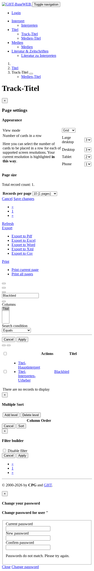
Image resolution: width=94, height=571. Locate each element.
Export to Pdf (22, 236)
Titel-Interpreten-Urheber (27, 376)
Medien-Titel (31, 38)
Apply (22, 339)
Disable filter (17, 451)
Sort (21, 426)
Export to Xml (23, 249)
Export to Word (23, 245)
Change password (25, 567)
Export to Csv (22, 253)
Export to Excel (23, 240)
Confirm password (20, 543)
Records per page (17, 193)
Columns (9, 304)
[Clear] (9, 345)
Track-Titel (29, 34)
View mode (11, 130)
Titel (15, 68)
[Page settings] (4, 292)
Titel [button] (15, 30)
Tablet (66, 157)
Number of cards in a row (22, 136)
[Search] (4, 345)
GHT (48, 485)
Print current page (25, 270)
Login (16, 13)
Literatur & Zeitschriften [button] (30, 51)
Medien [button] (17, 43)
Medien (27, 47)
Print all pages (22, 274)
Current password (19, 524)
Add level (11, 415)
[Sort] (4, 287)
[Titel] (5, 309)
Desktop (68, 149)
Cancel (7, 199)
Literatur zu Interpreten (38, 55)
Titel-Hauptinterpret (29, 365)
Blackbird (61, 372)
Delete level (30, 415)
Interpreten (29, 25)
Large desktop (68, 139)
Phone (67, 164)
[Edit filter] (4, 283)
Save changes (23, 199)
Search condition (14, 326)
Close (6, 567)
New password (17, 533)
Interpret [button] (18, 21)
